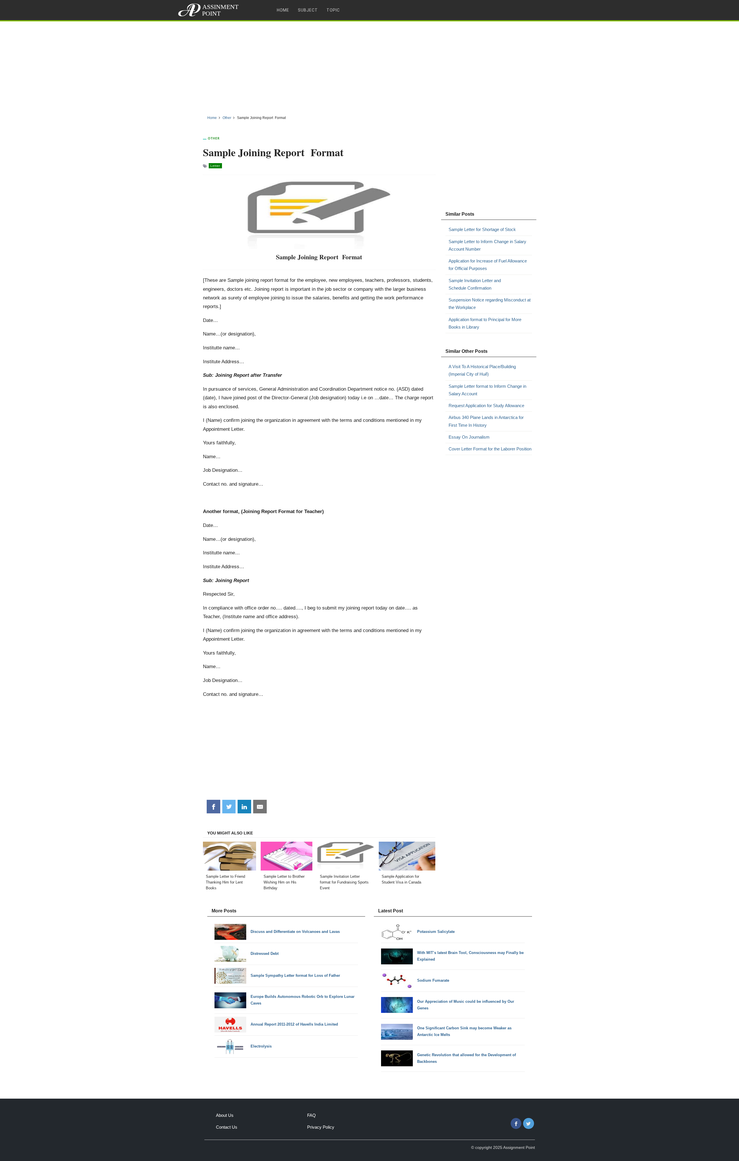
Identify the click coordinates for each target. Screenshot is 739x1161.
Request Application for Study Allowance (486, 405)
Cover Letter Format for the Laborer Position (490, 448)
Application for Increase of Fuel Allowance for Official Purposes (488, 264)
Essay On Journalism (469, 437)
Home (283, 10)
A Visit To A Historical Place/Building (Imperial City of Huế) (482, 370)
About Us (225, 1115)
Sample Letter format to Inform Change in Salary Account (487, 390)
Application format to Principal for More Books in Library (485, 323)
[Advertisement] (369, 66)
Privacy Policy (320, 1127)
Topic (333, 10)
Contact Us (226, 1127)
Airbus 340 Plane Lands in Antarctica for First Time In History (486, 421)
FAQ (311, 1115)
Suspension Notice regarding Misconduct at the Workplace (490, 303)
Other (214, 138)
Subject (308, 10)
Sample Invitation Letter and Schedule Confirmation (475, 284)
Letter (215, 165)
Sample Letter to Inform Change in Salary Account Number (487, 245)
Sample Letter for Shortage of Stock (482, 229)
